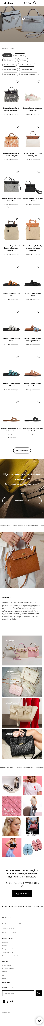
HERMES (10, 640)
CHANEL (10, 671)
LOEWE (4, 972)
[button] (25, 2)
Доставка (5, 942)
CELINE (4, 975)
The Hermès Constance (27, 65)
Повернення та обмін (8, 949)
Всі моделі (7, 55)
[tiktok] (7, 1001)
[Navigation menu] (40, 3)
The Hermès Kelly (9, 60)
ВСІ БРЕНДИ (6, 982)
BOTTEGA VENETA (15, 734)
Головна (4, 48)
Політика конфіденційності (10, 956)
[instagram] (3, 1001)
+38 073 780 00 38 (8, 928)
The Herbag (23, 60)
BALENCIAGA (12, 702)
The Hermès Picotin (26, 69)
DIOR (4, 979)
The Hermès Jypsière (10, 74)
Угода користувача (7, 952)
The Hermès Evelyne (10, 69)
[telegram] (11, 1001)
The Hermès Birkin (9, 65)
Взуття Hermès (19, 55)
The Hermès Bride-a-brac (29, 74)
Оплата (4, 945)
